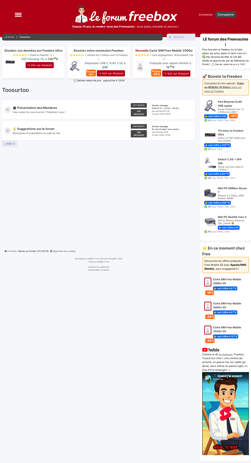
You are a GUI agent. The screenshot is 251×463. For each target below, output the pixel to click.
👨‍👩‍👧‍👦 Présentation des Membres (35, 108)
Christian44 (160, 132)
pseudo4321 (161, 111)
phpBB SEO (104, 267)
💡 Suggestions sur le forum (33, 129)
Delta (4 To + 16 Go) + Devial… (166, 108)
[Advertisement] (98, 197)
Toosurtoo (15, 90)
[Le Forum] (126, 14)
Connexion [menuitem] (206, 14)
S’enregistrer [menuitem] (226, 14)
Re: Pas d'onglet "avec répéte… (166, 129)
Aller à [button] (10, 143)
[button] (18, 14)
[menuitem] (63, 251)
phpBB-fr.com (103, 262)
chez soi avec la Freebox (224, 87)
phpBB (90, 259)
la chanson (225, 354)
